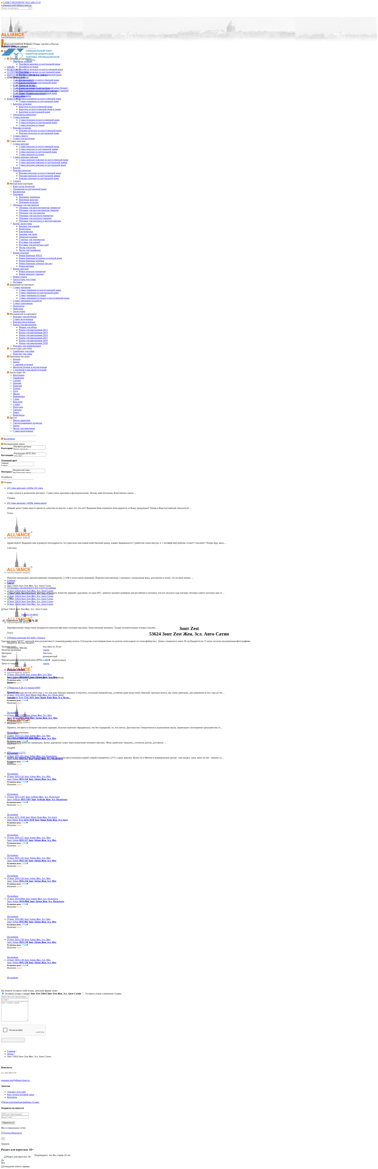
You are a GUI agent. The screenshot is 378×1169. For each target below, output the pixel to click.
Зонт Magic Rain (38, 697)
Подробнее (12, 692)
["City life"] (30, 456)
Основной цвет (9, 460)
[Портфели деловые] (29, 447)
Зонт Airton (32, 677)
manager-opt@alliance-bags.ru (16, 5)
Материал (6, 471)
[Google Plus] (36, 620)
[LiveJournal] (33, 620)
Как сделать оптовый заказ (20, 1094)
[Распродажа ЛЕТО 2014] (30, 453)
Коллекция (7, 455)
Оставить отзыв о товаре (42, 993)
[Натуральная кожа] (29, 470)
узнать (46, 650)
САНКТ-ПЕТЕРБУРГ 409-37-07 (21, 2)
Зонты (10, 583)
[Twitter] (24, 620)
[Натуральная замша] (29, 472)
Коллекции (9, 438)
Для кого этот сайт (16, 1092)
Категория (7, 448)
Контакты (12, 1097)
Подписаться (8, 1123)
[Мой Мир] (30, 620)
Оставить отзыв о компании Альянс (103, 993)
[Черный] (17, 463)
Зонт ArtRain (37, 799)
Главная (11, 580)
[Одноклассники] (27, 620)
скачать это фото (29, 614)
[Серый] (17, 466)
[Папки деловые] (29, 449)
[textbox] (14, 8)
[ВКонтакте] (20, 620)
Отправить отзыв (13, 1040)
